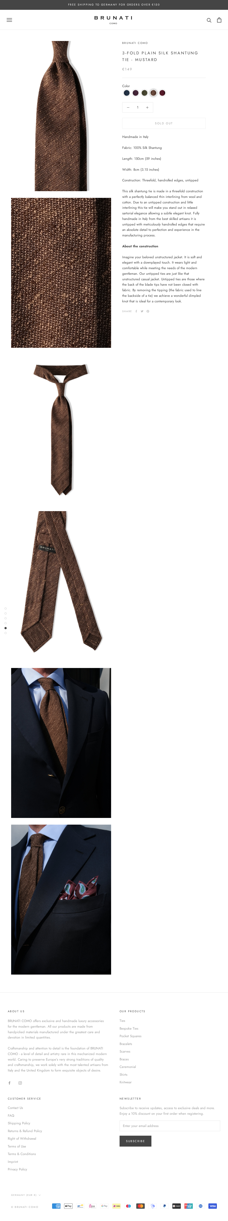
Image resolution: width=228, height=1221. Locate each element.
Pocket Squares (130, 1036)
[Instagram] (20, 1083)
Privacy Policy (17, 1169)
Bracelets (126, 1043)
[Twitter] (142, 311)
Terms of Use (17, 1146)
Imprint (13, 1161)
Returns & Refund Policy (25, 1131)
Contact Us (15, 1107)
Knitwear (126, 1082)
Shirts (123, 1074)
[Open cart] (219, 20)
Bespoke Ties (129, 1028)
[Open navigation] (9, 20)
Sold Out (164, 123)
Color (126, 86)
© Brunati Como (25, 1207)
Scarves (125, 1051)
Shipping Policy (19, 1123)
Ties (122, 1020)
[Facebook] (136, 311)
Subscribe (135, 1141)
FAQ (11, 1115)
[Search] (209, 20)
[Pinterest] (148, 311)
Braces (124, 1059)
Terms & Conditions (22, 1153)
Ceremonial (128, 1066)
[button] (126, 93)
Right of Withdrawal (22, 1138)
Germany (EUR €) (24, 1195)
